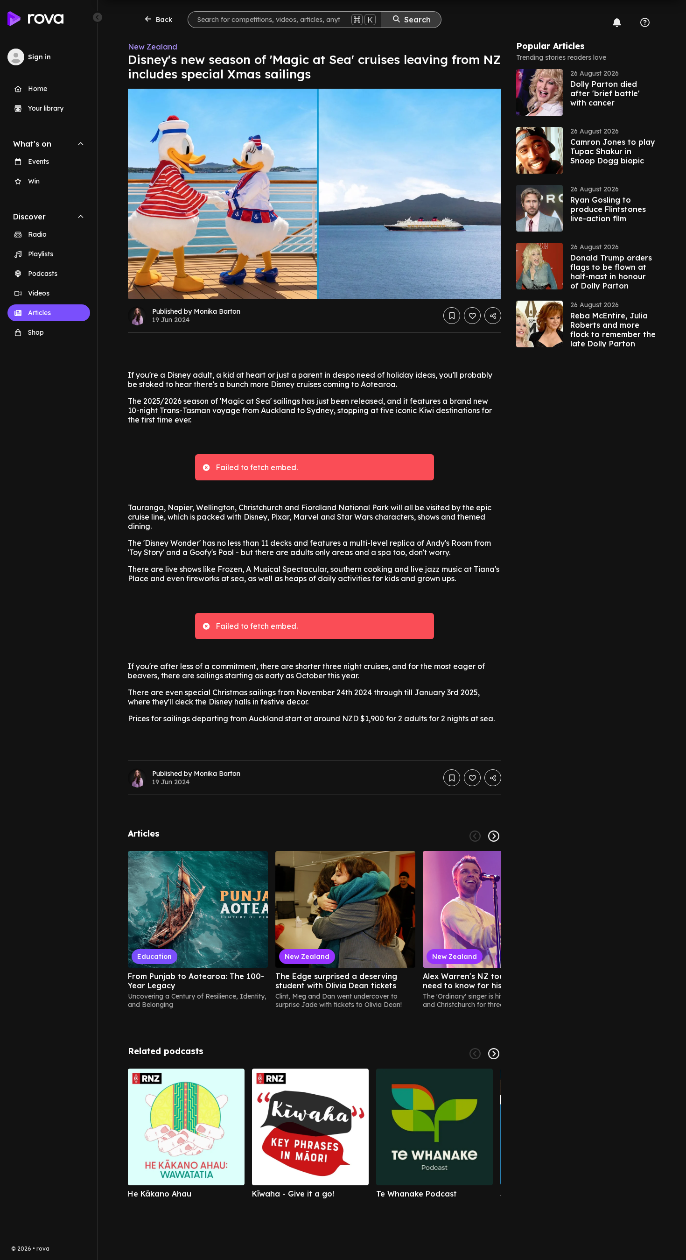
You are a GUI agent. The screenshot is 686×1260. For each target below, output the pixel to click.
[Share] (492, 315)
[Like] (472, 315)
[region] (314, 930)
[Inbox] (617, 22)
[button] (586, 92)
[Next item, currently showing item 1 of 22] (493, 1053)
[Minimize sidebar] (97, 17)
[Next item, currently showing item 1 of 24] (493, 836)
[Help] (645, 22)
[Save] (451, 315)
